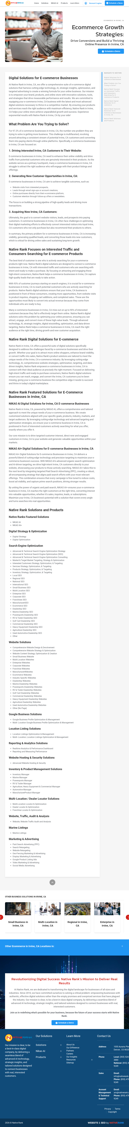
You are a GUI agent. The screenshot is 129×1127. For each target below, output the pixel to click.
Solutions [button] (45, 3)
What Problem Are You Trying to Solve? (112, 84)
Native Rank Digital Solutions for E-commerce (111, 103)
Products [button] (64, 3)
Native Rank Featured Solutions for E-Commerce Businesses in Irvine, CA (112, 112)
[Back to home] (14, 3)
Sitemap (70, 1063)
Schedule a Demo (116, 3)
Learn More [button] (74, 3)
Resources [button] (71, 1059)
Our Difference (72, 1047)
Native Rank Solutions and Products (112, 119)
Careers (69, 1054)
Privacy (107, 1109)
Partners (70, 1050)
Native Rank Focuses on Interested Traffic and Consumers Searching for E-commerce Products (112, 93)
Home (36, 3)
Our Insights (71, 1057)
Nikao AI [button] (40, 1051)
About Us (70, 1044)
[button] (64, 946)
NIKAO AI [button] (54, 3)
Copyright (112, 1112)
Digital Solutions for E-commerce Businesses (112, 78)
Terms (117, 1109)
